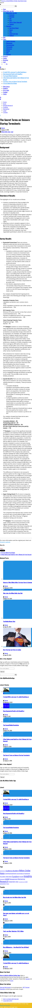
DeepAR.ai (5, 88)
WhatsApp (11, 17)
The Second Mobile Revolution (10, 76)
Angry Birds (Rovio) (13, 28)
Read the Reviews (5, 1005)
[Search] (6, 64)
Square (11, 30)
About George (6, 87)
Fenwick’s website (5, 542)
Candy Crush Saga (13, 34)
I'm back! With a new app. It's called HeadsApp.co (14, 72)
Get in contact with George (11, 999)
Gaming (8, 51)
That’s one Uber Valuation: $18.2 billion (13, 931)
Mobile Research (8, 105)
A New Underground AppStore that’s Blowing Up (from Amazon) (16, 555)
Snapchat (11, 24)
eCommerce (9, 49)
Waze (10, 20)
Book (4, 37)
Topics (4, 39)
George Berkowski (5, 987)
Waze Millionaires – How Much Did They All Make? (16, 947)
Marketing (5, 60)
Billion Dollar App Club (8, 11)
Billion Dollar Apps (5, 132)
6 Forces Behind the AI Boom (10, 83)
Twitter (5, 94)
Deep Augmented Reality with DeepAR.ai (12, 74)
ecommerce (20, 873)
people (28, 979)
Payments (8, 54)
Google (21, 876)
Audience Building (12, 871)
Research (5, 56)
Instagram (11, 15)
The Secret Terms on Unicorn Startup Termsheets (15, 81)
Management (9, 43)
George (3, 128)
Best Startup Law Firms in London (12, 650)
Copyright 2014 (7, 1001)
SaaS (7, 53)
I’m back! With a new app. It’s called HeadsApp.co (16, 697)
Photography (9, 47)
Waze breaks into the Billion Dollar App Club (14, 897)
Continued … (9, 26)
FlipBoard (11, 36)
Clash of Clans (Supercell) (15, 22)
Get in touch (6, 90)
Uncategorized (22, 881)
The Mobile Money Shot (9, 621)
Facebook (5, 92)
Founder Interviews (10, 41)
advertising (2, 871)
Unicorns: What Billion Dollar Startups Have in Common (17, 582)
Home (4, 9)
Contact (5, 112)
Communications (10, 45)
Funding (5, 58)
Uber (10, 19)
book (11, 981)
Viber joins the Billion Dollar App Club (12, 593)
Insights (28, 876)
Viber (10, 32)
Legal (4, 62)
